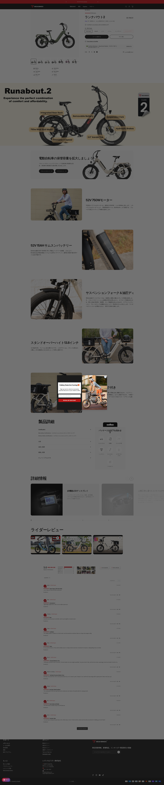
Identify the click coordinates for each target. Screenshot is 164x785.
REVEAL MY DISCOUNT (69, 400)
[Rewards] (6, 780)
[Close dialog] (105, 377)
